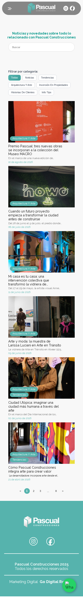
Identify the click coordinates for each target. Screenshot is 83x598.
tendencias (47, 77)
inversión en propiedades (53, 85)
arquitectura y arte (21, 85)
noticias (29, 77)
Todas (14, 77)
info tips (46, 92)
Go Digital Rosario (56, 582)
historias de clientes (23, 92)
